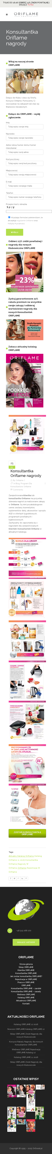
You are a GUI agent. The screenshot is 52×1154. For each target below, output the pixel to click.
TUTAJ (30, 5)
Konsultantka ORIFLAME (26, 973)
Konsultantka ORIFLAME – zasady (26, 991)
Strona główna (26, 964)
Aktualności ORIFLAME (26, 1001)
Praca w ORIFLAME (26, 982)
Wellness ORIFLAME (26, 994)
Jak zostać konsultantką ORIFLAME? (26, 976)
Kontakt (26, 1004)
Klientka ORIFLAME (26, 970)
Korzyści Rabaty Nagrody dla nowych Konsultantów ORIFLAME (26, 1043)
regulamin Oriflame (25, 221)
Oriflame (19, 480)
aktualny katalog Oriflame (21, 856)
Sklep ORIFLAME (26, 967)
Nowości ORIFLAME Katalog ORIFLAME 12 (26, 1029)
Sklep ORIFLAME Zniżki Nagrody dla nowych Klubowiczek (26, 1035)
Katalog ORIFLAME (26, 998)
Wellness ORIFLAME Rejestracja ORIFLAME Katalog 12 (26, 1051)
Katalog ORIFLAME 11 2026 (26, 1057)
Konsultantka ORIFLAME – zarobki (26, 988)
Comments (18, 490)
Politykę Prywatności (16, 224)
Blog (18, 483)
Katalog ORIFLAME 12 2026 (26, 1024)
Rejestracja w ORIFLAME (26, 979)
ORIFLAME (26, 985)
